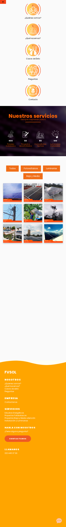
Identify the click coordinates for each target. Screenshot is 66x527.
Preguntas (9, 391)
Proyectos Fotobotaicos (16, 415)
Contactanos (11, 402)
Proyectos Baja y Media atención (20, 418)
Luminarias (51, 168)
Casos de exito (12, 388)
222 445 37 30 (11, 453)
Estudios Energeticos (14, 413)
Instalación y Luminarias (16, 420)
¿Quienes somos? (13, 383)
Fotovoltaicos (31, 168)
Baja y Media (33, 176)
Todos (12, 168)
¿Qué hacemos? (12, 386)
